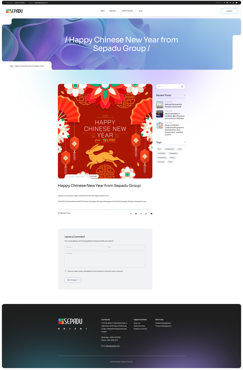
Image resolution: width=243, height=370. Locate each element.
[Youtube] (236, 2)
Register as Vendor (140, 329)
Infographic (173, 153)
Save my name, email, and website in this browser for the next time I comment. (95, 271)
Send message (72, 280)
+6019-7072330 (20, 3)
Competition (169, 149)
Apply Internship (139, 326)
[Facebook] (224, 2)
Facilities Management (163, 323)
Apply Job (137, 323)
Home (11, 66)
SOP (170, 162)
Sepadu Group (79, 177)
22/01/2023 (70, 177)
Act (159, 149)
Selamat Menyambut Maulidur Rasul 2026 (173, 105)
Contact (229, 11)
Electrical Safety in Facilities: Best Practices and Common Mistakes (174, 116)
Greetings (93, 176)
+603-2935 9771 (112, 340)
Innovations (162, 157)
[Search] (182, 86)
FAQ (180, 149)
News (172, 157)
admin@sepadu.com (41, 3)
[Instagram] (230, 2)
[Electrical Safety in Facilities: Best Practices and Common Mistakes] (159, 114)
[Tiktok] (233, 2)
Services (161, 162)
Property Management (163, 326)
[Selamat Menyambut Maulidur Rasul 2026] (159, 104)
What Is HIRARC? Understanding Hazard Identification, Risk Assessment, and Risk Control (174, 130)
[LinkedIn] (227, 2)
